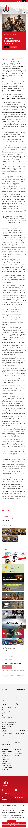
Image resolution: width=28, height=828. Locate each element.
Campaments (5, 761)
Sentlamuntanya (16, 518)
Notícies (6, 34)
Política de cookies (11, 817)
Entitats (13, 47)
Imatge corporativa (6, 711)
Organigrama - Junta (7, 704)
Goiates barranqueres (7, 767)
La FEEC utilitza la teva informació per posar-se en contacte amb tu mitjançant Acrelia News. (13, 671)
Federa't (17, 694)
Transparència (5, 696)
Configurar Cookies (11, 820)
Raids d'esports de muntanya (19, 741)
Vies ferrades (5, 769)
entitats (4, 518)
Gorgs (3, 757)
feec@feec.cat (19, 792)
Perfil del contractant (7, 713)
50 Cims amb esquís (6, 755)
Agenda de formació (20, 692)
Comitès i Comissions (7, 717)
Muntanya (9, 518)
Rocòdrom (4, 709)
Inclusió (17, 698)
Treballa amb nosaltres (7, 715)
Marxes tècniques (6, 741)
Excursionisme (18, 737)
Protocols (4, 702)
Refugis (17, 704)
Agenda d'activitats (7, 751)
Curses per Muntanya (20, 730)
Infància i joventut (19, 700)
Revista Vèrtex (18, 753)
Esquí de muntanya (6, 737)
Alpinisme (4, 728)
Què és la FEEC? (6, 692)
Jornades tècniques (6, 763)
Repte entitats (5, 759)
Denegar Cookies (14, 825)
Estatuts (4, 698)
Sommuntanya (5, 520)
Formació (17, 706)
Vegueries (4, 700)
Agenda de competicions (8, 724)
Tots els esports (6, 726)
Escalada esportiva (19, 733)
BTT (16, 728)
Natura (16, 702)
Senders (17, 707)
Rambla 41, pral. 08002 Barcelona (6, 792)
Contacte (17, 803)
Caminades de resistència (5, 731)
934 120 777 (5, 799)
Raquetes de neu (6, 744)
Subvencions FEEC (6, 707)
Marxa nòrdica (18, 739)
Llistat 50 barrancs (6, 765)
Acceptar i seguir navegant (14, 823)
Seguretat (17, 696)
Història (4, 694)
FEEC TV (17, 751)
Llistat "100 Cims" (6, 753)
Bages (6, 47)
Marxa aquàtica (5, 739)
